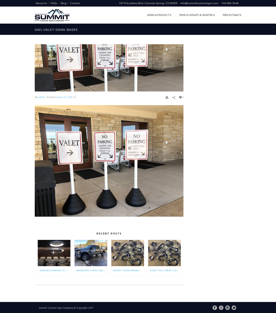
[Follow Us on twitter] (234, 308)
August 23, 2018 (63, 97)
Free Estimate (232, 14)
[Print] (166, 97)
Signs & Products (159, 14)
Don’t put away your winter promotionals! (165, 271)
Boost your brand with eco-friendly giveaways (128, 271)
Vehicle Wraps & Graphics (197, 14)
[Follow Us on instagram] (227, 308)
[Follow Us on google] (221, 308)
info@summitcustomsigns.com (199, 3)
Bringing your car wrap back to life (91, 271)
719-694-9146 (229, 3)
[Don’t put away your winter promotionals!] (164, 253)
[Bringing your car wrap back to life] (91, 253)
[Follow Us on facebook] (215, 308)
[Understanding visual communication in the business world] (54, 253)
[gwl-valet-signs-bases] (109, 67)
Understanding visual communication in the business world (55, 271)
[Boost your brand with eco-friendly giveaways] (127, 253)
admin (41, 97)
